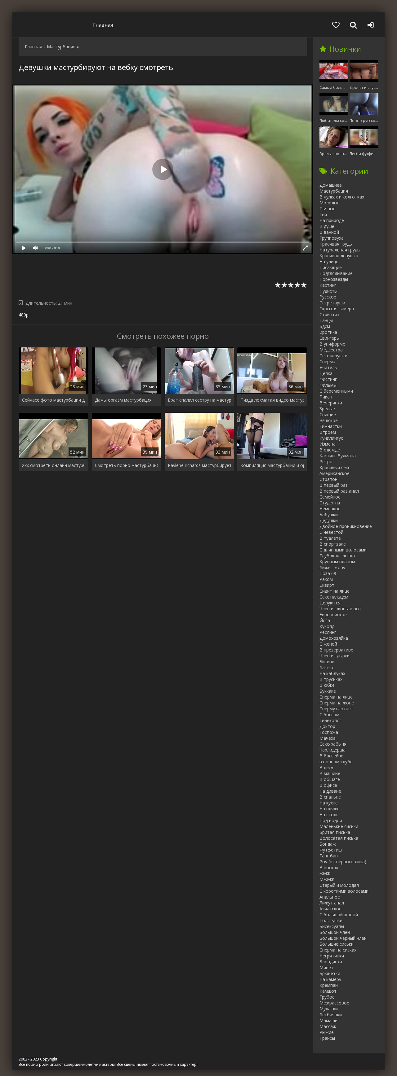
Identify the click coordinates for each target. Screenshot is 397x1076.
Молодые (329, 203)
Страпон (328, 479)
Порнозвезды (333, 279)
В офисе (328, 785)
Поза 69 (327, 573)
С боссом (329, 714)
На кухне (328, 803)
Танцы (326, 320)
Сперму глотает (336, 709)
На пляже (329, 809)
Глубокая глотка (337, 556)
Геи (323, 214)
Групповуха (331, 238)
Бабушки (328, 514)
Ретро (325, 461)
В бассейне (331, 756)
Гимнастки (330, 426)
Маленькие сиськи (338, 826)
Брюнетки (329, 973)
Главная (103, 24)
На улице (328, 261)
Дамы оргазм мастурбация (123, 400)
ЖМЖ (324, 873)
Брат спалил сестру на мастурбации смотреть (199, 400)
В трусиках (330, 679)
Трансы (327, 1038)
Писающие (330, 267)
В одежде (329, 450)
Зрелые (327, 409)
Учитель (328, 367)
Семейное (330, 497)
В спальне (330, 797)
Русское (327, 297)
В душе (326, 226)
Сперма (327, 361)
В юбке (327, 685)
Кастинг (327, 285)
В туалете (330, 538)
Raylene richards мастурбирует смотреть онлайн (199, 465)
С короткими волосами (343, 891)
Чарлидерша (332, 750)
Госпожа (328, 732)
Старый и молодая (339, 885)
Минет (326, 967)
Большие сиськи (336, 944)
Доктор (327, 726)
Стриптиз (329, 314)
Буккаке (327, 691)
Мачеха (327, 738)
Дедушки (328, 520)
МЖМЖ (326, 879)
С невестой (331, 532)
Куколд (326, 626)
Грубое (327, 997)
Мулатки (328, 1009)
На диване (330, 791)
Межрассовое (334, 1003)
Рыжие (326, 1032)
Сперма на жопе (336, 703)
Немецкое (330, 509)
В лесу (326, 767)
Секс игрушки (333, 356)
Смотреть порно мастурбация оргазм (126, 465)
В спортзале (332, 544)
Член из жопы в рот (340, 609)
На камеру (330, 979)
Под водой (330, 820)
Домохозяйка (333, 638)
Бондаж (327, 844)
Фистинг (328, 379)
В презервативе (336, 650)
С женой (328, 644)
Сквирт (326, 585)
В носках (328, 867)
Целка (325, 373)
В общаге (329, 779)
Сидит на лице (334, 591)
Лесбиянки (330, 1014)
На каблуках (332, 673)
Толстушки (330, 920)
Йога (324, 620)
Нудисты (328, 291)
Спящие (327, 414)
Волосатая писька (338, 838)
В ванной (329, 232)
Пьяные (327, 208)
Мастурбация (333, 191)
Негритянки (331, 956)
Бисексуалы (331, 926)
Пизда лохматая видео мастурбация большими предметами (272, 400)
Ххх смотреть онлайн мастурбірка (53, 465)
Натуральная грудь (339, 250)
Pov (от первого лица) (342, 862)
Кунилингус (331, 438)
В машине (329, 773)
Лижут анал (331, 903)
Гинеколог (330, 720)
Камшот (328, 991)
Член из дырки (334, 656)
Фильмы (328, 385)
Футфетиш (330, 850)
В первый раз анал (339, 491)
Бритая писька (334, 832)
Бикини (326, 661)
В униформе (332, 344)
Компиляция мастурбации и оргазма (272, 465)
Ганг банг (329, 856)
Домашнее (330, 185)
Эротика (328, 332)
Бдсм (324, 326)
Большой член (334, 932)
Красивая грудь (335, 244)
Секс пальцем (333, 597)
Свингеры (329, 338)
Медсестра (331, 350)
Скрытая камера (336, 308)
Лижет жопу (332, 567)
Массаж (327, 1026)
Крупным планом (337, 561)
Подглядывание (336, 273)
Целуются (330, 603)
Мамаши (328, 1020)
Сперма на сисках (337, 950)
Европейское (333, 614)
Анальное (329, 897)
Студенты (329, 503)
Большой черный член (343, 938)
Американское (334, 473)
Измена (327, 444)
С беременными (336, 391)
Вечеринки (330, 403)
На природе (331, 220)
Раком (326, 579)
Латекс (326, 667)
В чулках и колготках (341, 197)
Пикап (325, 397)
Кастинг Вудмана (337, 456)
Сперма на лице (336, 697)
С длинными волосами (343, 550)
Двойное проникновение (345, 526)
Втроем (327, 432)
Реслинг (327, 632)
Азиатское (330, 909)
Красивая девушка (338, 256)
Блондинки (330, 962)
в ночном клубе (336, 762)
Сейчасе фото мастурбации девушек (53, 400)
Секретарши (332, 303)
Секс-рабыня (332, 744)
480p (24, 315)
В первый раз (333, 485)
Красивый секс (334, 467)
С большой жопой (338, 914)
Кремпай (328, 985)
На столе (329, 814)
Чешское (328, 420)
